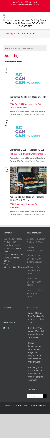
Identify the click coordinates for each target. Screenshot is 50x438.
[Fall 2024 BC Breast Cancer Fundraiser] (28, 133)
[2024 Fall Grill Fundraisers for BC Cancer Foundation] (28, 80)
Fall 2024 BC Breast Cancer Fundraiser (28, 154)
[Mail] (10, 313)
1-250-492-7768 (15, 254)
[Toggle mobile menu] (46, 15)
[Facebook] (7, 313)
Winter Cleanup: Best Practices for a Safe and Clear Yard (36, 318)
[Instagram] (4, 313)
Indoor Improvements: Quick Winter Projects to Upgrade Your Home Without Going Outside (35, 352)
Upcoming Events (11, 33)
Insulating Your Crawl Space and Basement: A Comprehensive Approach (36, 373)
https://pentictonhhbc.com (15, 267)
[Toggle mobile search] (41, 15)
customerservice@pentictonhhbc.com (25, 4)
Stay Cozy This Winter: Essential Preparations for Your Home (36, 333)
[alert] (25, 48)
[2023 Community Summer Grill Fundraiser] (28, 180)
